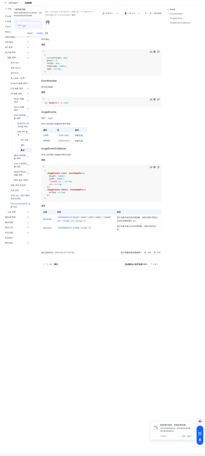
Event (172, 9)
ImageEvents (176, 18)
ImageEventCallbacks (180, 22)
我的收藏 (157, 13)
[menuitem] (17, 62)
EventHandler (64, 217)
